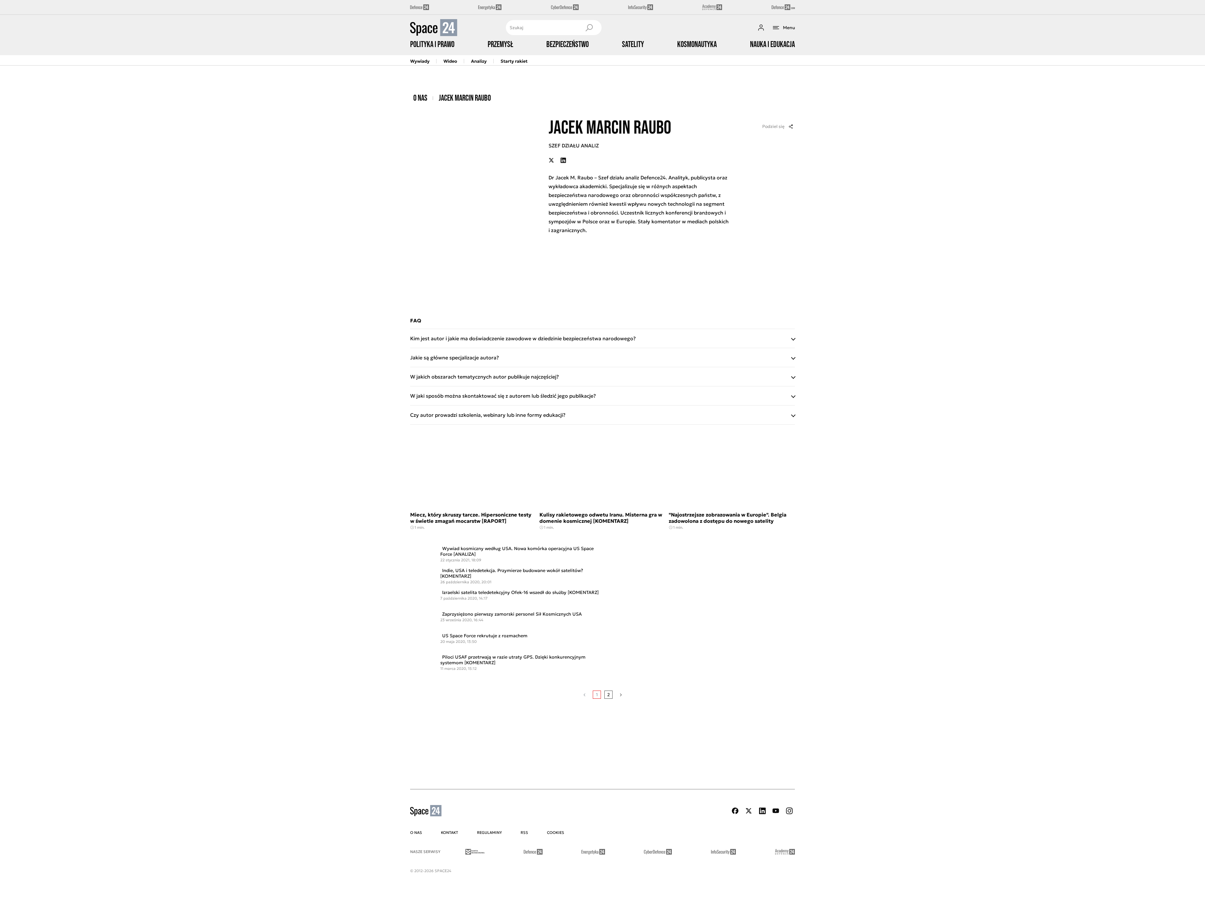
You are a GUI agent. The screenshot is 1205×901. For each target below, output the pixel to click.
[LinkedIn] (762, 811)
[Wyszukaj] (589, 27)
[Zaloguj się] (761, 28)
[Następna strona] (621, 695)
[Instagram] (789, 811)
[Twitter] (748, 811)
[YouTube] (775, 811)
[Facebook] (735, 811)
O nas (420, 98)
